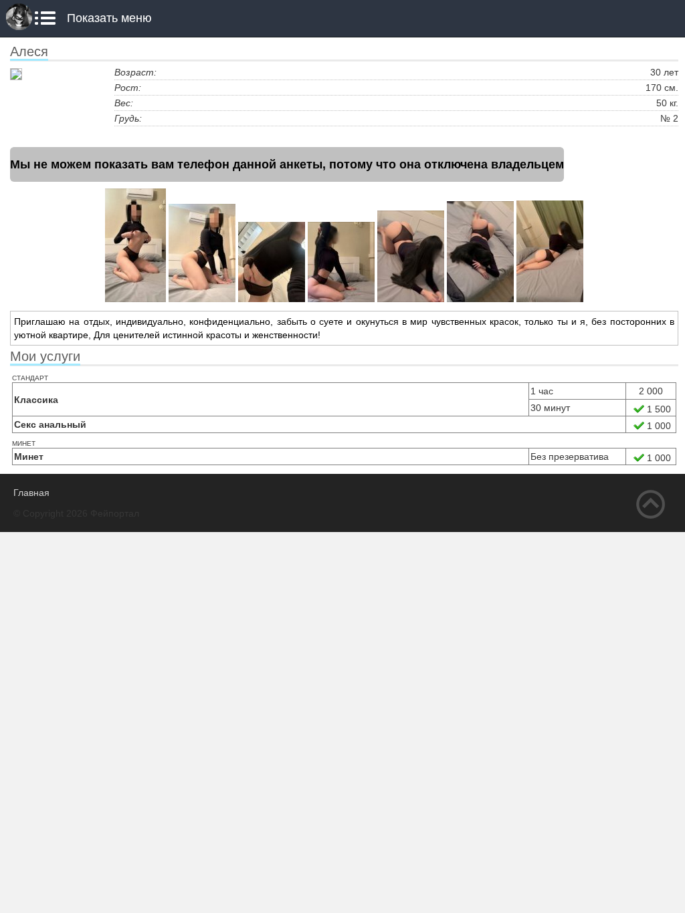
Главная (31, 492)
